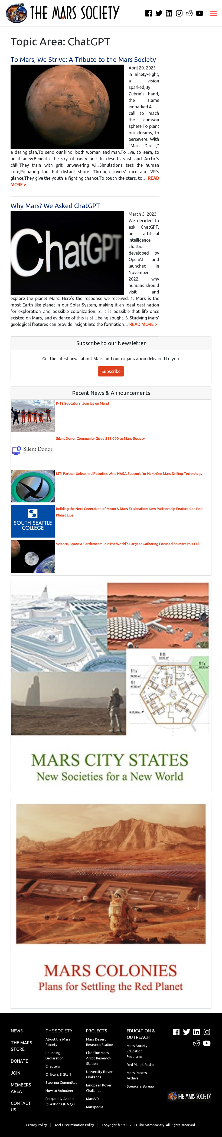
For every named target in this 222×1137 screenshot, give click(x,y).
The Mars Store (21, 1046)
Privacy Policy (36, 1125)
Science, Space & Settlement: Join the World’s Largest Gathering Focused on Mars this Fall (127, 544)
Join (15, 1073)
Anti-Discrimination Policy (74, 1125)
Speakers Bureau (140, 1086)
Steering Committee (61, 1083)
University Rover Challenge (99, 1074)
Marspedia (94, 1107)
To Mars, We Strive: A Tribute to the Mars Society (83, 59)
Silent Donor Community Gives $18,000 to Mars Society (100, 438)
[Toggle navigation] (213, 13)
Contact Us (21, 1106)
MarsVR (92, 1099)
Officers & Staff (58, 1074)
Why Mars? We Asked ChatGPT (55, 205)
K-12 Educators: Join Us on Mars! (82, 403)
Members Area (21, 1088)
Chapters (52, 1066)
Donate (19, 1061)
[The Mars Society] (60, 13)
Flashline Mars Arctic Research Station (98, 1058)
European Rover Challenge (99, 1088)
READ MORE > (143, 324)
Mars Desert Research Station (99, 1042)
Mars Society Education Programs (137, 1051)
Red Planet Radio (140, 1065)
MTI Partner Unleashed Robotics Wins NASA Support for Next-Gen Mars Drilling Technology (129, 474)
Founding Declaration (54, 1055)
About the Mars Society (57, 1042)
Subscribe (111, 371)
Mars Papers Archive (137, 1075)
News (17, 1030)
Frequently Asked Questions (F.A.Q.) (60, 1101)
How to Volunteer (59, 1091)
